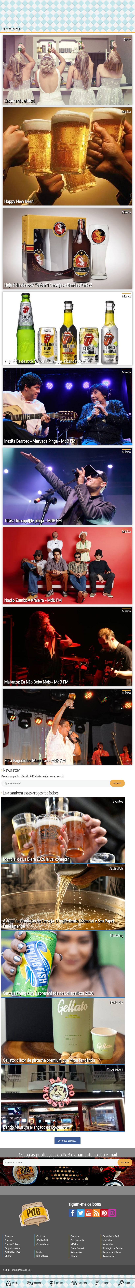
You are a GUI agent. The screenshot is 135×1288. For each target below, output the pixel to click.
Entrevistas (42, 1255)
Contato (40, 1236)
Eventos (118, 801)
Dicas (39, 1251)
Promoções (76, 1252)
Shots (127, 39)
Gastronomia (77, 1240)
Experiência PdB (111, 1236)
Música (126, 111)
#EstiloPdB (116, 868)
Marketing (116, 935)
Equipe (8, 1240)
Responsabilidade (112, 1252)
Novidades (116, 1002)
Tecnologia (108, 1256)
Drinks (8, 1255)
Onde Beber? (115, 1069)
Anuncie (9, 1236)
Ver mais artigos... (67, 1140)
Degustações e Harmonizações (12, 1250)
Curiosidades (43, 1244)
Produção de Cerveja (113, 1248)
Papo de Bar (67, 4)
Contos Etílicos (12, 1244)
